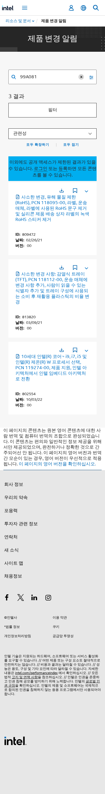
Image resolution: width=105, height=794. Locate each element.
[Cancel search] (81, 77)
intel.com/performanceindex (36, 673)
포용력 (11, 510)
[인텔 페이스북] (6, 598)
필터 (52, 110)
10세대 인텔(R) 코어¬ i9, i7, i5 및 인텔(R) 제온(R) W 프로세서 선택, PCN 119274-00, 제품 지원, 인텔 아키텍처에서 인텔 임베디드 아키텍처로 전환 (51, 368)
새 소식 (11, 550)
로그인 (40, 168)
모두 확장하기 (37, 144)
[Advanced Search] (89, 77)
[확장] (86, 190)
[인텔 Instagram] (48, 598)
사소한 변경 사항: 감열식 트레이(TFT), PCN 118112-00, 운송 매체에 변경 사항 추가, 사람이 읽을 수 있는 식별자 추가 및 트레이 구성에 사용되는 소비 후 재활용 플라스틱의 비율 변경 (52, 288)
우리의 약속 (16, 497)
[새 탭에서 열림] (61, 190)
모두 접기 (71, 144)
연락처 (11, 537)
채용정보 (13, 576)
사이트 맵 (13, 563)
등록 (63, 168)
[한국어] (83, 8)
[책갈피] (75, 191)
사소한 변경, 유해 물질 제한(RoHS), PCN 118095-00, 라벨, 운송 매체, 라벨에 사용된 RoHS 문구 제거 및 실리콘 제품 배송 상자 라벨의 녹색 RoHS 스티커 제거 (52, 208)
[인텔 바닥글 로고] (15, 740)
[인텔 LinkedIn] (34, 598)
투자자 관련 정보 (21, 524)
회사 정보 (13, 484)
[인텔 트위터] (20, 598)
